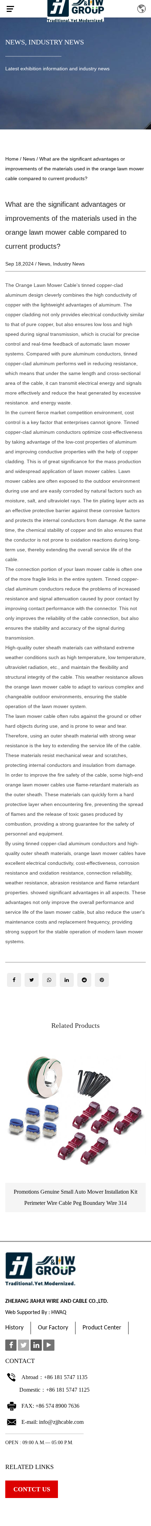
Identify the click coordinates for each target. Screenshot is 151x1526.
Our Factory (53, 1327)
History (14, 1327)
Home (12, 159)
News (15, 42)
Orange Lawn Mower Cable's (47, 285)
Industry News (56, 42)
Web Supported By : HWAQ (35, 1312)
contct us (31, 1489)
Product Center (102, 1327)
